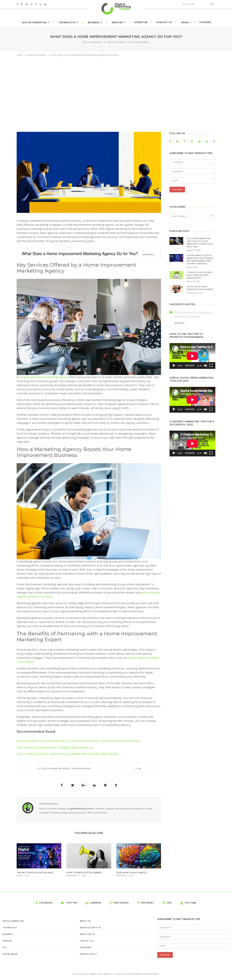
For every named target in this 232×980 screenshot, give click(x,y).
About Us (85, 921)
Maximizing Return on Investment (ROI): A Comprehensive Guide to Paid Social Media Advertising (78, 741)
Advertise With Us (90, 927)
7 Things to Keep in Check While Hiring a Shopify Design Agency (199, 275)
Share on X (148, 254)
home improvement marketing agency (43, 377)
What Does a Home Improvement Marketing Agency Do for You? (80, 253)
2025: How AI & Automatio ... (132, 872)
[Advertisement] (116, 96)
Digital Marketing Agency (56, 768)
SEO (5, 947)
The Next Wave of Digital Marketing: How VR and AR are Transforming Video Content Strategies (200, 259)
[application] (192, 356)
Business (94, 22)
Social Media (10, 954)
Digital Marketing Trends (81, 808)
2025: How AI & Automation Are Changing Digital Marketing (55, 747)
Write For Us (87, 934)
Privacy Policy (88, 954)
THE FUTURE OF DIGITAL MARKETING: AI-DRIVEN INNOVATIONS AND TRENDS (67, 754)
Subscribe (85, 947)
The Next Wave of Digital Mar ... (36, 872)
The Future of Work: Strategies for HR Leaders (200, 288)
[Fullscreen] (211, 365)
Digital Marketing (34, 22)
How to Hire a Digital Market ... (85, 872)
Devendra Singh (140, 42)
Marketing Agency (82, 768)
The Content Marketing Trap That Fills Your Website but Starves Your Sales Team (200, 242)
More (184, 22)
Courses (205, 22)
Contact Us (164, 22)
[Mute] (205, 365)
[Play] (174, 365)
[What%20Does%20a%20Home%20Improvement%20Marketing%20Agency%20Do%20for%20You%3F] (61, 785)
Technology (67, 22)
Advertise (140, 22)
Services (117, 22)
